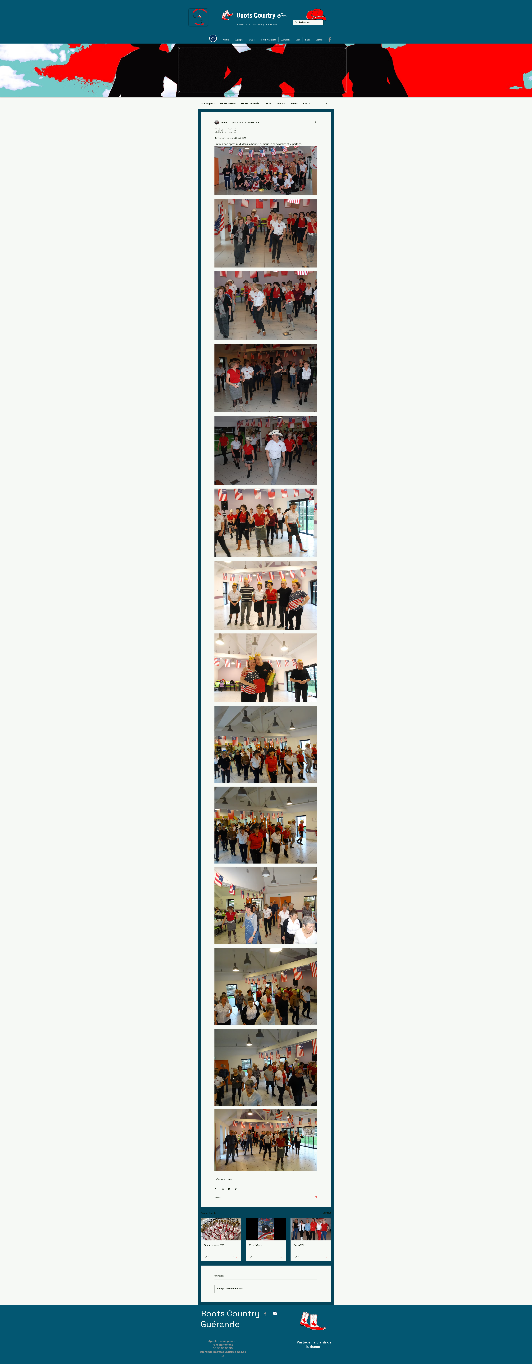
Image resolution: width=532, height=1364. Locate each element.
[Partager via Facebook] (215, 1188)
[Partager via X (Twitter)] (222, 1188)
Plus (305, 103)
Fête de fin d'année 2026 (214, 1245)
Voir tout (327, 1212)
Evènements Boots (223, 1179)
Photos (294, 103)
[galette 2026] (311, 1229)
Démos (268, 103)
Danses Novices (228, 103)
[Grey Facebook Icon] (265, 1314)
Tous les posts (208, 103)
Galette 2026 (299, 1245)
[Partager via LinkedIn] (229, 1188)
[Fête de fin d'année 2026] (221, 1229)
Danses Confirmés (250, 103)
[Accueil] (212, 38)
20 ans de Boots (255, 1245)
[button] (239, 39)
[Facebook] (330, 39)
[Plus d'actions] (315, 122)
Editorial (281, 103)
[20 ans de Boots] (266, 1229)
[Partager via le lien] (236, 1188)
